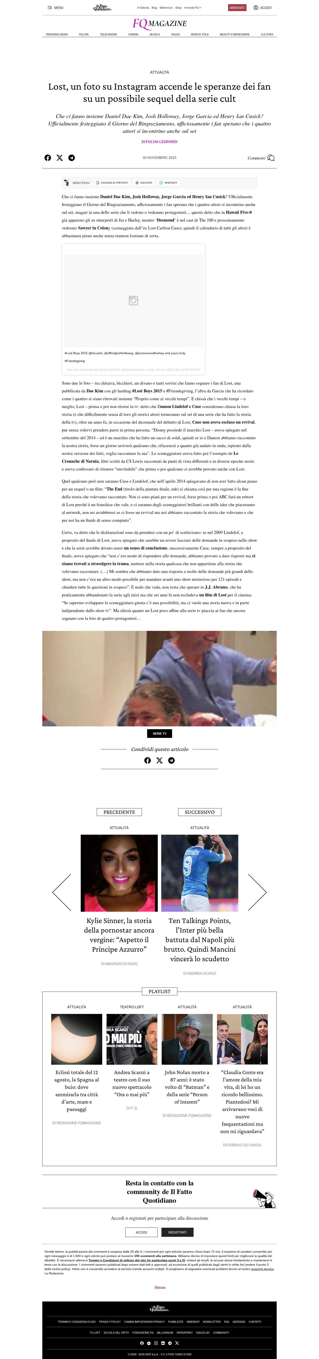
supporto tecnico (262, 1269)
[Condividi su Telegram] (71, 158)
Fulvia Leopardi (161, 142)
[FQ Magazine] (159, 23)
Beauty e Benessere (235, 34)
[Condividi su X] (59, 158)
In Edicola (143, 7)
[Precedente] (61, 892)
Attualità (159, 72)
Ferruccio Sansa (244, 1145)
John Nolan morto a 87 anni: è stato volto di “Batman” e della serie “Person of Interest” (187, 1087)
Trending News (57, 34)
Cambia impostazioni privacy (144, 1321)
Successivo (200, 812)
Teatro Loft (132, 1007)
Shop (178, 7)
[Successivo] (257, 892)
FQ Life (84, 34)
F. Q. (134, 1108)
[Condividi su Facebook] (47, 158)
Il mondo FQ (191, 7)
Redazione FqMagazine (79, 1123)
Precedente (119, 812)
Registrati (177, 1232)
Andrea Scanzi (201, 973)
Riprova (160, 1287)
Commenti (256, 158)
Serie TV (159, 733)
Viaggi (175, 34)
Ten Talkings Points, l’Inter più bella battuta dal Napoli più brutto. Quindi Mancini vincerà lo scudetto (200, 939)
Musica (155, 34)
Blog (154, 7)
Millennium (166, 7)
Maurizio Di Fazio (121, 964)
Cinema (133, 34)
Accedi (141, 1232)
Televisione (108, 34)
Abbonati (237, 7)
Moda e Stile (200, 34)
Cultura (267, 34)
